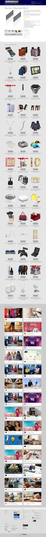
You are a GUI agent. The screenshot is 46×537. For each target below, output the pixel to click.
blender (38, 3)
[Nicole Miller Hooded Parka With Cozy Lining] (35, 57)
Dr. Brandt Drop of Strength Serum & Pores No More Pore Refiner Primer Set (10, 279)
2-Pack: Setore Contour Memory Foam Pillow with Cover (10, 154)
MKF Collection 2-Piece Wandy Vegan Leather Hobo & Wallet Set (23, 172)
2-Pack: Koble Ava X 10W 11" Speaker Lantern (10, 298)
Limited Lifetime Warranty (27, 37)
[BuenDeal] (14, 529)
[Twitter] (26, 528)
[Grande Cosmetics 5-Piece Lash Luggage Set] (10, 167)
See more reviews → (34, 519)
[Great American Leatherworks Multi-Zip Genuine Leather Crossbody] (23, 57)
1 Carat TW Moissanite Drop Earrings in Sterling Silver (10, 244)
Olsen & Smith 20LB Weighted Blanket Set (10, 261)
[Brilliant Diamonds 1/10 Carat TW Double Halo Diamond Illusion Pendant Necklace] (10, 94)
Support (33, 4)
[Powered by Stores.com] (23, 534)
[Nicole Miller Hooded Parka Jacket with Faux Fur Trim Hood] (35, 131)
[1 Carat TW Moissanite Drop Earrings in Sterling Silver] (10, 239)
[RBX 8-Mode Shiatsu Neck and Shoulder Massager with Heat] (35, 94)
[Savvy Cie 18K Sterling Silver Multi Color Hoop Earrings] (35, 167)
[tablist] (13, 31)
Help (23, 510)
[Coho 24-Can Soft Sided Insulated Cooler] (23, 185)
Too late (13, 34)
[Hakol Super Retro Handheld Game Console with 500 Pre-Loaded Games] (35, 257)
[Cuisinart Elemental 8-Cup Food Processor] (10, 185)
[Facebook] (23, 528)
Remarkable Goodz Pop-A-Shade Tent (35, 153)
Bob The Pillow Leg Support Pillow (23, 153)
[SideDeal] (7, 529)
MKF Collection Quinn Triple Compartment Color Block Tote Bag (23, 226)
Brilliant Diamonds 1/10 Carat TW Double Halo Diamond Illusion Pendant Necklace (10, 99)
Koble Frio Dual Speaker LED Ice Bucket (10, 117)
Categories (10, 4)
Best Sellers (14, 4)
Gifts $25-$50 (10, 6)
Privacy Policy (26, 535)
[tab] (6, 31)
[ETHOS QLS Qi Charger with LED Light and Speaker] (23, 204)
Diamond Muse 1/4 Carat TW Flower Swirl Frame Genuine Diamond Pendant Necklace (23, 298)
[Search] (32, 2)
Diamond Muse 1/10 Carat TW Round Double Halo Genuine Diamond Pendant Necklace (10, 80)
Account (15, 510)
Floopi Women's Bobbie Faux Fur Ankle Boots (35, 226)
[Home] (12, 1)
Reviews (33, 510)
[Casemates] (11, 531)
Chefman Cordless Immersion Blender (23, 98)
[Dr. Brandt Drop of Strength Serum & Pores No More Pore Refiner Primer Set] (10, 275)
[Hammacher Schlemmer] (7, 526)
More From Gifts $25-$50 (10, 44)
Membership (25, 4)
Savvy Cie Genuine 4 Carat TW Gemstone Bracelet (23, 135)
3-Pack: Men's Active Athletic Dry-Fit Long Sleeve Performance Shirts (23, 80)
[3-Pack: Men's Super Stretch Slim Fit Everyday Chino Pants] (35, 113)
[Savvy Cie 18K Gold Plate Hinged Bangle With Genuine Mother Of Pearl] (35, 185)
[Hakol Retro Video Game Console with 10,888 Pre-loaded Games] (23, 257)
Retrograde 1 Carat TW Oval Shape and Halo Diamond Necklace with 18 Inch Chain (10, 135)
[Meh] (7, 528)
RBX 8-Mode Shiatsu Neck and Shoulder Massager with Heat (35, 99)
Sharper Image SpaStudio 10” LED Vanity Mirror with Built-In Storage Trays (35, 298)
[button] (5, 4)
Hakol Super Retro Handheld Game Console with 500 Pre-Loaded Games (35, 261)
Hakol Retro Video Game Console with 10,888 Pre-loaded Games (23, 261)
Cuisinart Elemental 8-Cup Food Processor (10, 189)
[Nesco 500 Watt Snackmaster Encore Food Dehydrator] (10, 204)
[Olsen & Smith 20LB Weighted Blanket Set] (10, 257)
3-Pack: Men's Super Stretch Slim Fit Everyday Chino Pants (35, 117)
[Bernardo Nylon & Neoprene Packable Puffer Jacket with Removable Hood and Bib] (23, 275)
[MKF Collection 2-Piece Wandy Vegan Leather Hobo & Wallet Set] (23, 167)
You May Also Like (9, 306)
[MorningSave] (14, 528)
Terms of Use (29, 535)
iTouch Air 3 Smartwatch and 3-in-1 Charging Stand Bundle (23, 117)
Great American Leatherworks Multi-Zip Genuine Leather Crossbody (23, 61)
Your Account (29, 4)
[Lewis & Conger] (14, 526)
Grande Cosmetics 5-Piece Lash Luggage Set (10, 172)
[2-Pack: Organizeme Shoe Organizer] (35, 239)
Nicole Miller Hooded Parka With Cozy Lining (35, 61)
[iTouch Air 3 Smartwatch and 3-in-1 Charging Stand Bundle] (23, 113)
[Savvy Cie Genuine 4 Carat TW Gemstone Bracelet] (23, 131)
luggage (40, 3)
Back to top (23, 508)
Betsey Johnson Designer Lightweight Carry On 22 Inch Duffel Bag (35, 279)
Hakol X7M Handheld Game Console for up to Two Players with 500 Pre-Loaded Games (10, 61)
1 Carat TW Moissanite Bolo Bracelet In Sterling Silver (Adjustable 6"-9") (23, 244)
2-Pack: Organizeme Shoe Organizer (35, 243)
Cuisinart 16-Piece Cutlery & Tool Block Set (10, 226)
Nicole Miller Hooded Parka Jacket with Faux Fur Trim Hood (35, 135)
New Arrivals (18, 4)
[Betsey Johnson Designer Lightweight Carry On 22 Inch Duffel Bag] (35, 275)
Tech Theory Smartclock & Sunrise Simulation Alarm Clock (36, 208)
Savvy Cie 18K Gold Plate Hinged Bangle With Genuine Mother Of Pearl (35, 189)
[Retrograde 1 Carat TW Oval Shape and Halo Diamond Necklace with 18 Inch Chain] (10, 131)
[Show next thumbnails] (22, 31)
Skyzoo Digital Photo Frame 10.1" (36, 79)
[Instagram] (25, 528)
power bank (35, 3)
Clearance (22, 4)
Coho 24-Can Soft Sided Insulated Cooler (23, 189)
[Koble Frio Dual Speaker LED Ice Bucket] (10, 113)
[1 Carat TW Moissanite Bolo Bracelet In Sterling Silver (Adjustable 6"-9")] (23, 239)
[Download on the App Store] (25, 525)
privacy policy (16, 519)
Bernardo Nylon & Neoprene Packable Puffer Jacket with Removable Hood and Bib (23, 279)
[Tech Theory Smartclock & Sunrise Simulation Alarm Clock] (35, 204)
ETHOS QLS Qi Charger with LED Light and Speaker (23, 208)
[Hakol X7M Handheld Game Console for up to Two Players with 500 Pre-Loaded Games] (10, 57)
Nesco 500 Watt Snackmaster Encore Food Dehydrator (10, 208)
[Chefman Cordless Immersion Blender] (23, 94)
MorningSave (6, 6)
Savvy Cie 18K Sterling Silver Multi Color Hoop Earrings (35, 172)
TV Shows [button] (7, 4)
